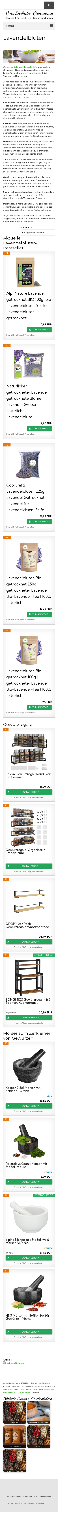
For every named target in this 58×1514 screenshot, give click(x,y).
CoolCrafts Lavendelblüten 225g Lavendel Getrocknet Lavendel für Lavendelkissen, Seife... (26, 497)
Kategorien (27, 227)
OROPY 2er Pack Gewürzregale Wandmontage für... (27, 925)
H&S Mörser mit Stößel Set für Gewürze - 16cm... (27, 1317)
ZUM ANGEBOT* (41, 329)
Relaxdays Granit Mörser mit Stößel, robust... (26, 1165)
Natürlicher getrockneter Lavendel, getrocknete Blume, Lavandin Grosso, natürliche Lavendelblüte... (27, 401)
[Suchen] (49, 5)
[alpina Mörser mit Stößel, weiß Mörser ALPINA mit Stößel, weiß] (29, 1217)
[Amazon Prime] (48, 1096)
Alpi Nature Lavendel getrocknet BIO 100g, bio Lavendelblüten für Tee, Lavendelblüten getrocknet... (28, 305)
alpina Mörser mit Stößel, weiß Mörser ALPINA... (27, 1241)
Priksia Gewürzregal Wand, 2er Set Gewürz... (28, 775)
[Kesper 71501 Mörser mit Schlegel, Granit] (29, 1065)
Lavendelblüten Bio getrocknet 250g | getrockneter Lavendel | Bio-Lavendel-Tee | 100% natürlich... (28, 590)
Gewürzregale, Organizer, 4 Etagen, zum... (26, 851)
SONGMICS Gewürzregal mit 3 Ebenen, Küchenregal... (28, 1001)
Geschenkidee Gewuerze (29, 13)
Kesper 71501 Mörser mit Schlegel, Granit (23, 1089)
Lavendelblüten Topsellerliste (22, 66)
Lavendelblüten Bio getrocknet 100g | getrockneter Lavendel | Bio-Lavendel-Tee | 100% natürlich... (28, 683)
